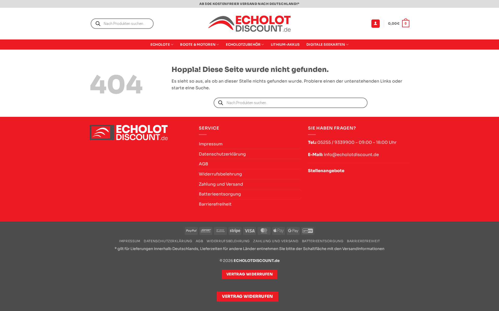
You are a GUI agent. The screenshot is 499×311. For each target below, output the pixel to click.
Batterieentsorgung (220, 194)
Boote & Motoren (197, 45)
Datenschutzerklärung (222, 154)
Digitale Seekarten (325, 45)
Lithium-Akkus (285, 45)
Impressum (210, 144)
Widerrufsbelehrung (220, 174)
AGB (203, 164)
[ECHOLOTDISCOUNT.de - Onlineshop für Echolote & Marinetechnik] (249, 24)
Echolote (160, 45)
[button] (375, 23)
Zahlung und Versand (221, 184)
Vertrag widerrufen (247, 296)
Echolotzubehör (243, 45)
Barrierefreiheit (215, 204)
